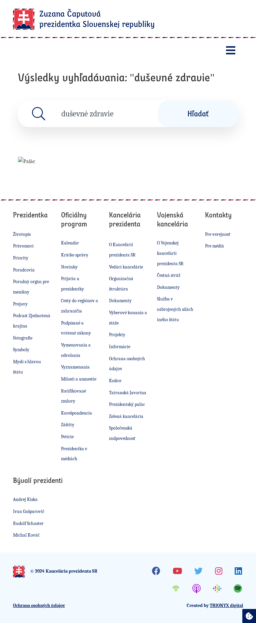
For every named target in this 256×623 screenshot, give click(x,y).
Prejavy (20, 304)
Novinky (69, 267)
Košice (115, 381)
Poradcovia (24, 270)
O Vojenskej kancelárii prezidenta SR (170, 253)
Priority (20, 258)
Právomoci (23, 246)
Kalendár (70, 243)
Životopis (22, 234)
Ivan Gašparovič (28, 511)
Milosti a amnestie (78, 379)
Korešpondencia (76, 413)
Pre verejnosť (217, 234)
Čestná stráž (168, 275)
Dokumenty (120, 300)
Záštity (67, 425)
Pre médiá (214, 246)
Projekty (117, 335)
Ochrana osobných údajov (39, 605)
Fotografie (22, 338)
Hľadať (198, 113)
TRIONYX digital (226, 605)
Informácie (119, 347)
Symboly (21, 350)
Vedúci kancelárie (126, 267)
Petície (67, 437)
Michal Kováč (26, 535)
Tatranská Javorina (127, 393)
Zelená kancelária (126, 416)
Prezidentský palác (127, 404)
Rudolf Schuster (28, 523)
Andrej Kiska (25, 499)
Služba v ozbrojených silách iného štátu (175, 309)
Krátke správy (74, 255)
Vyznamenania (75, 367)
